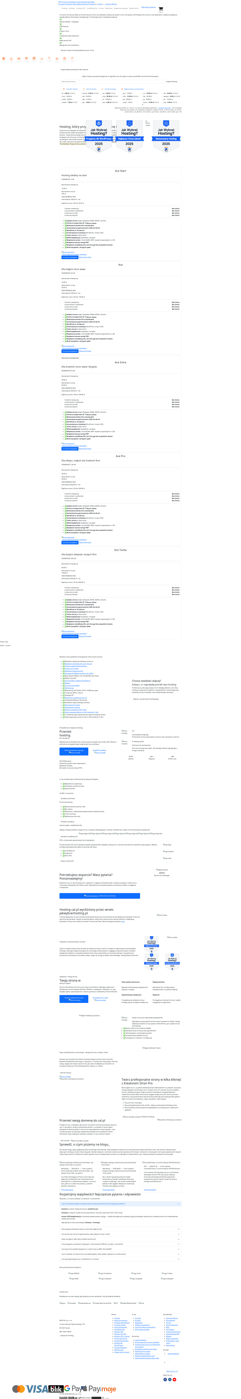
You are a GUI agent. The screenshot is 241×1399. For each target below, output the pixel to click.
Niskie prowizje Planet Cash (145, 1356)
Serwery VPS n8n (120, 1334)
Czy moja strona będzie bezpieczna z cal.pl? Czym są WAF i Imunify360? (86, 1249)
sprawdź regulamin (164, 108)
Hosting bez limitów (121, 1341)
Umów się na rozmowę (107, 896)
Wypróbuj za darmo (148, 7)
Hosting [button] (64, 8)
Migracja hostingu (120, 1320)
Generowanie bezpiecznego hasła (147, 1358)
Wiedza (79, 4)
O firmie (138, 1318)
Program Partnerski (65, 4)
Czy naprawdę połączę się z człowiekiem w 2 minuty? (80, 1259)
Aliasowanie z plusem (142, 1354)
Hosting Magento (120, 1348)
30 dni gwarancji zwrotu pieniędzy (147, 1342)
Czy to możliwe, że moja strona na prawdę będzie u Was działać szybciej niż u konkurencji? (93, 1254)
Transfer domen (120, 1325)
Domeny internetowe (121, 1323)
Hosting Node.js (140, 1340)
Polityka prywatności (142, 1325)
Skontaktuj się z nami (100, 998)
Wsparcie (85, 4)
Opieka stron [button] (133, 8)
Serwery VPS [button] (80, 8)
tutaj (122, 921)
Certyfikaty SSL (119, 1330)
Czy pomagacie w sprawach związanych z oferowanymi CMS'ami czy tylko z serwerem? (92, 1244)
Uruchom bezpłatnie (70, 257)
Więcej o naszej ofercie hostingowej (146, 699)
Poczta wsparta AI (120, 1339)
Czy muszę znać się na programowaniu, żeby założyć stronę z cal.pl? (85, 1234)
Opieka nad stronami (121, 1352)
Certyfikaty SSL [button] (92, 8)
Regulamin (139, 1323)
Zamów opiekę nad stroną (74, 998)
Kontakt (92, 4)
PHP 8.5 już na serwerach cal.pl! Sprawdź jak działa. (76, 2)
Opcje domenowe (120, 1327)
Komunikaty (170, 1345)
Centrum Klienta (111, 4)
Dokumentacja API (172, 1334)
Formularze (170, 1330)
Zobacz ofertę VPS (67, 861)
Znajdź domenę (171, 81)
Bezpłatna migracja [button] (121, 8)
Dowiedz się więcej (99, 750)
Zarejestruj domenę (68, 798)
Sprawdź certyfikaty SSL (69, 836)
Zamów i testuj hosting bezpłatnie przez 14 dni (77, 50)
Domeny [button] (72, 8)
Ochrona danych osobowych (145, 1327)
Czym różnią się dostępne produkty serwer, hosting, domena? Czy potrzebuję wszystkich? (93, 1204)
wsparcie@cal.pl (173, 1354)
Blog (74, 4)
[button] (161, 10)
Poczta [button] (101, 8)
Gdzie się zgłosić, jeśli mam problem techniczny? (78, 1239)
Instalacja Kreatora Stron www (146, 1349)
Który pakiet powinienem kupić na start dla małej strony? (81, 1229)
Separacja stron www (142, 1351)
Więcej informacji (85, 257)
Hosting (117, 1318)
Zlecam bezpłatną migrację (74, 750)
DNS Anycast (118, 1350)
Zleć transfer (65, 1141)
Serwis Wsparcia (172, 1325)
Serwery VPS (118, 1332)
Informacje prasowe (142, 1330)
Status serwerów (172, 1339)
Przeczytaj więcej (67, 1190)
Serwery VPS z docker (122, 1336)
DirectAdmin (170, 1320)
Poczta (100, 4)
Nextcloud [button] (108, 8)
